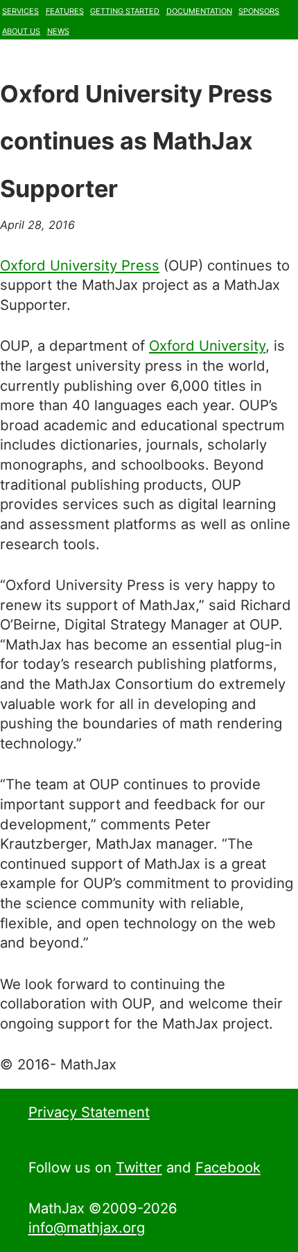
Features (65, 10)
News (58, 30)
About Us (21, 30)
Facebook (228, 1167)
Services (20, 10)
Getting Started (124, 10)
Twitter (139, 1167)
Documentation (199, 10)
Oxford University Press (79, 265)
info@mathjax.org (86, 1227)
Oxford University (207, 345)
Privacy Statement (89, 1112)
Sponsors (258, 10)
